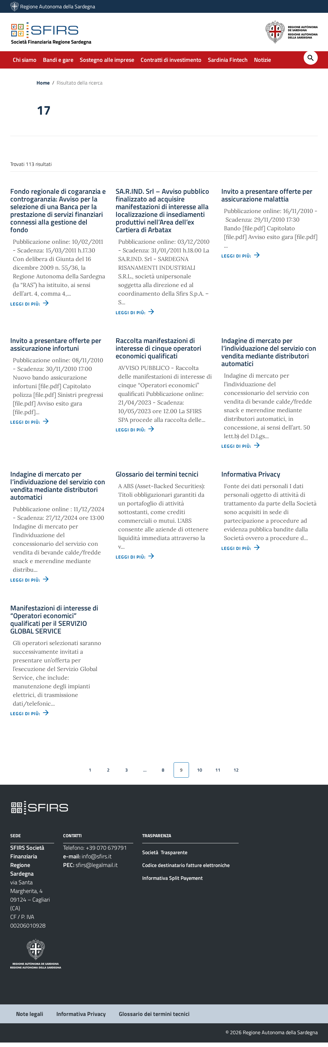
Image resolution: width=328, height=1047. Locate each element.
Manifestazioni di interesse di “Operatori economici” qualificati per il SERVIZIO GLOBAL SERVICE (54, 619)
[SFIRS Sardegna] (14, 6)
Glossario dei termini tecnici (157, 474)
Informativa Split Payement (172, 878)
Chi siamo (25, 59)
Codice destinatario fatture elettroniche (186, 865)
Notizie (262, 59)
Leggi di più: (26, 303)
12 (236, 769)
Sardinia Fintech (228, 59)
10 (199, 769)
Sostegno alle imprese (107, 59)
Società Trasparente (165, 852)
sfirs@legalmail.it (97, 865)
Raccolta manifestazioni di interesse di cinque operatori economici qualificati (158, 348)
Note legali (29, 1014)
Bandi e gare (58, 59)
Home (43, 82)
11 (217, 769)
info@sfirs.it (96, 856)
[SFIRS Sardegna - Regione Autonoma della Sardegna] (39, 807)
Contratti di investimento (171, 59)
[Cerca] (311, 58)
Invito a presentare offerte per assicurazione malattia (266, 195)
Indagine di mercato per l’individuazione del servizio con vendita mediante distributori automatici (268, 352)
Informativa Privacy (250, 474)
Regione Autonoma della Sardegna (57, 6)
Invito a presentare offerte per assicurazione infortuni (55, 344)
